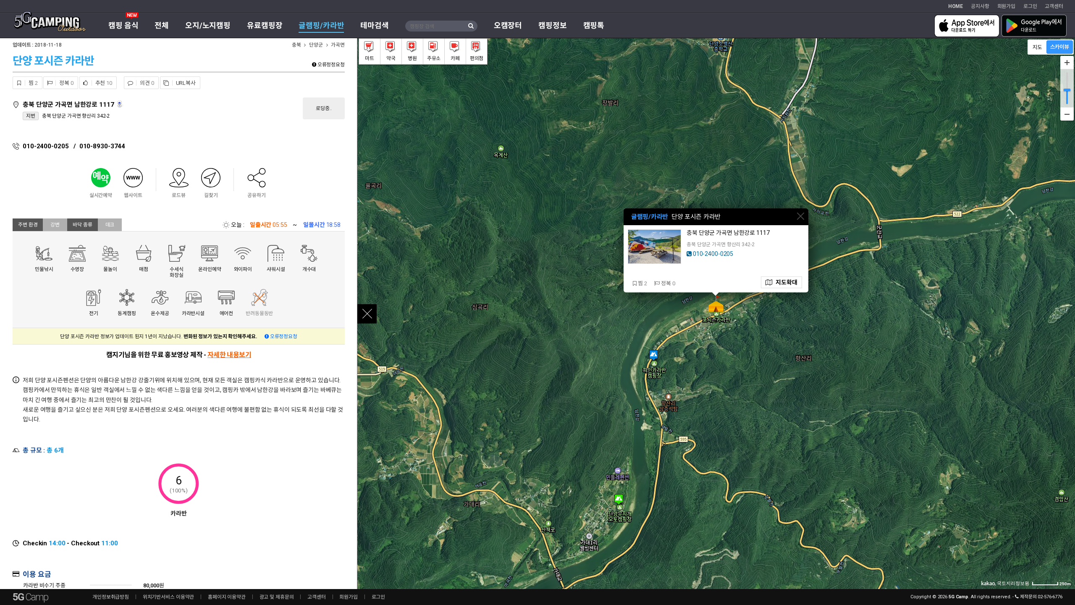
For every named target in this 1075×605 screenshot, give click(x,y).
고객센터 (1054, 6)
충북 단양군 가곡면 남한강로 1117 (69, 104)
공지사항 (980, 6)
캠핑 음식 (123, 25)
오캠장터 (508, 25)
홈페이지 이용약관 (227, 597)
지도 (784, 282)
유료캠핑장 (264, 25)
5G (30, 597)
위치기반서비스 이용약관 (168, 597)
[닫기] (800, 216)
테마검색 (374, 25)
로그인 (1030, 6)
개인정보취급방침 (110, 597)
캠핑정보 (552, 25)
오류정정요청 (330, 65)
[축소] (1067, 114)
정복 (65, 83)
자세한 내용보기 (229, 355)
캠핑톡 (594, 25)
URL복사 (185, 83)
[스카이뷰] (1059, 47)
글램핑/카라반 (321, 25)
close (367, 314)
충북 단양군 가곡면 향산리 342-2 (76, 116)
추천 (103, 83)
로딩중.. (324, 108)
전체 (162, 25)
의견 (146, 83)
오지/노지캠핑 (208, 25)
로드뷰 (120, 104)
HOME (955, 6)
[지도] (1037, 47)
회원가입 (1006, 6)
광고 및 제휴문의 (277, 597)
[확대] (1067, 62)
